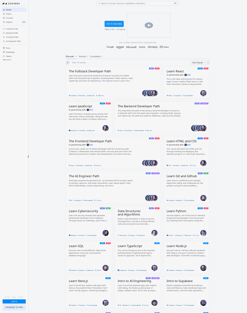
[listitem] (113, 82)
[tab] (71, 56)
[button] (14, 301)
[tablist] (138, 56)
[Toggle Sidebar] (28, 156)
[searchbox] (140, 63)
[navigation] (14, 156)
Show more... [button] (7, 60)
